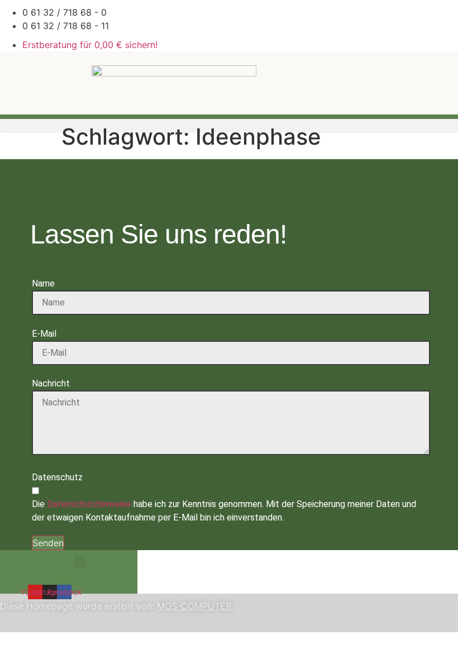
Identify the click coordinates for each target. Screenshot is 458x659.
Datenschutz (57, 477)
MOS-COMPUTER (194, 606)
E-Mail (44, 333)
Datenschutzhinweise (89, 504)
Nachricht (51, 383)
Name (43, 283)
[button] (79, 562)
